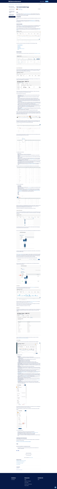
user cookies (29, 187)
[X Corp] (17, 450)
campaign (22, 25)
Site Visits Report (18, 464)
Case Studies (26, 482)
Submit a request (31, 457)
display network (33, 20)
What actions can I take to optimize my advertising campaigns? (23, 441)
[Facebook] (16, 450)
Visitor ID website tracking (33, 301)
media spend (20, 190)
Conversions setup (30, 302)
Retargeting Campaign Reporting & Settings (11, 14)
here (21, 101)
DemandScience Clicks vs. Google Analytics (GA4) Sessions (12, 12)
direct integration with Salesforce (31, 163)
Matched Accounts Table (11, 9)
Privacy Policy (27, 485)
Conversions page (33, 287)
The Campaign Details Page (12, 7)
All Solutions (13, 479)
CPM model (28, 189)
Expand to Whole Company (35, 432)
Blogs (25, 479)
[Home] (15, 1)
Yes (26, 454)
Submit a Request (42, 1)
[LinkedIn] (18, 450)
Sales (38, 479)
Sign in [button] (47, 1)
